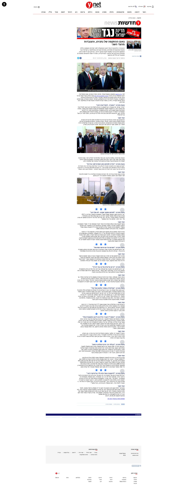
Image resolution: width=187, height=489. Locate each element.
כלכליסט (78, 477)
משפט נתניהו (109, 404)
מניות (95, 452)
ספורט (135, 481)
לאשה (89, 481)
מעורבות (89, 479)
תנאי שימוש (135, 455)
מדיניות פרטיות (134, 453)
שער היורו (81, 452)
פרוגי (67, 477)
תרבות (135, 483)
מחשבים (124, 479)
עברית (59, 452)
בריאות (124, 477)
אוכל (100, 479)
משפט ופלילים (131, 18)
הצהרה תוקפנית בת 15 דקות (101, 96)
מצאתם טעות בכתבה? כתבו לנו (116, 398)
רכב (101, 481)
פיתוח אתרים (94, 454)
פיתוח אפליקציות (84, 454)
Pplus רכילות (123, 481)
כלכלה (135, 479)
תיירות (100, 477)
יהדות (111, 477)
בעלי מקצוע (66, 452)
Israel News (122, 453)
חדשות (139, 18)
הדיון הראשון (119, 94)
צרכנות (110, 481)
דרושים (74, 452)
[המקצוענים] (136, 466)
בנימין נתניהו (117, 404)
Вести (57, 477)
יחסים (89, 477)
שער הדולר (89, 452)
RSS (124, 455)
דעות (111, 479)
